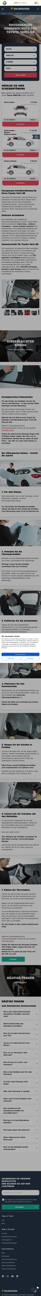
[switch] (36, 3)
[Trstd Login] (38, 2)
